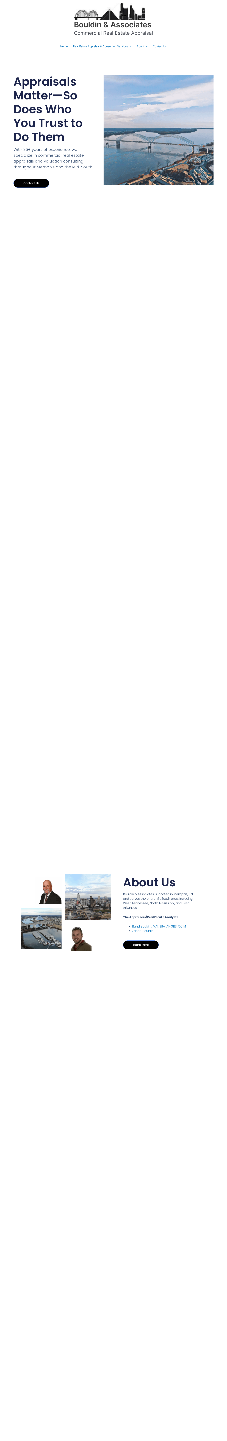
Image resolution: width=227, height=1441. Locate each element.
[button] (129, 46)
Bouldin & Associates (112, 24)
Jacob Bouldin (142, 931)
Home (64, 46)
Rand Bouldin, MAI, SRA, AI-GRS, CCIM (159, 926)
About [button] (140, 46)
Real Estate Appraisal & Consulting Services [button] (100, 46)
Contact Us (160, 46)
